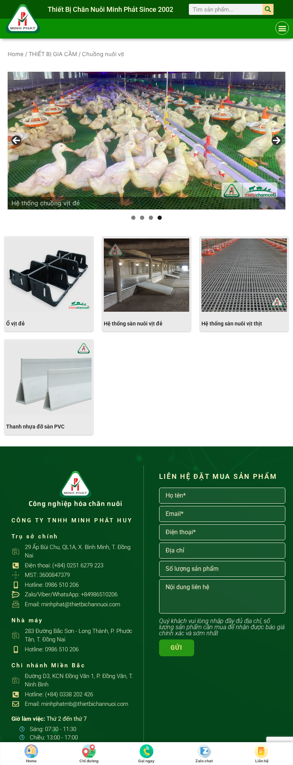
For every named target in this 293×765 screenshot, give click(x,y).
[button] (282, 28)
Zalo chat (204, 761)
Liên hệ (262, 761)
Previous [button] (16, 140)
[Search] (268, 9)
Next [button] (277, 140)
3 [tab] (151, 218)
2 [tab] (142, 218)
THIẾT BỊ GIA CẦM (53, 54)
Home (16, 54)
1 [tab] (133, 218)
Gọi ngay (146, 761)
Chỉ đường (88, 761)
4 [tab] (160, 218)
